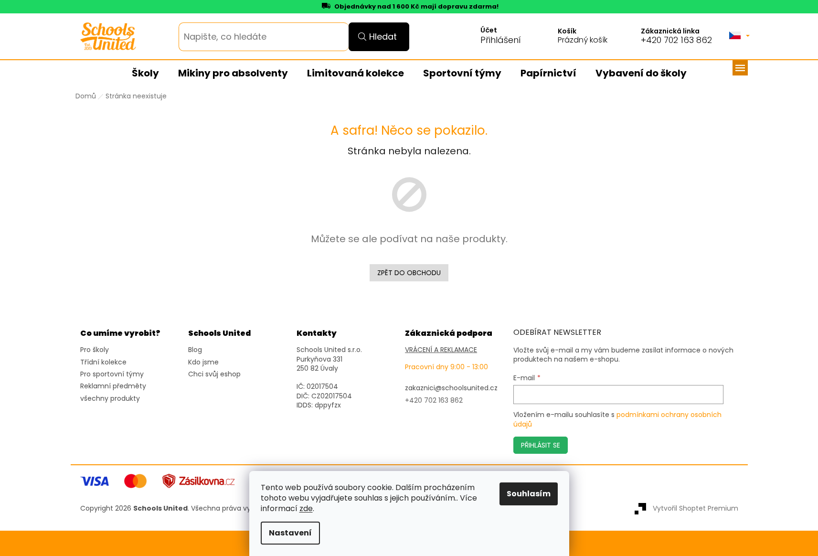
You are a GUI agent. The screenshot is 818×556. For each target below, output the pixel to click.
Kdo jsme (203, 362)
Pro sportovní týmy (112, 374)
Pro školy (94, 349)
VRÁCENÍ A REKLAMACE (441, 349)
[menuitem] (145, 73)
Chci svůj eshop (214, 374)
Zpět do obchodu (409, 273)
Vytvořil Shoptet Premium (695, 508)
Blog (195, 349)
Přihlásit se (540, 445)
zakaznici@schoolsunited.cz (451, 388)
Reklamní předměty (113, 386)
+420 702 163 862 (676, 40)
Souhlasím (529, 493)
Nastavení (290, 532)
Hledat (383, 37)
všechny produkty (110, 398)
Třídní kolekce (103, 362)
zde (306, 508)
